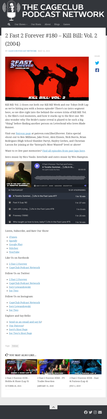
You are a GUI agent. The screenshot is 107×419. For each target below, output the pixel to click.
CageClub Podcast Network (22, 51)
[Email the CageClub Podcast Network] (100, 412)
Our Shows (20, 24)
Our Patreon (16, 325)
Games (66, 24)
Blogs (57, 24)
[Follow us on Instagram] (95, 412)
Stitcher (13, 248)
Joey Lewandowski (20, 287)
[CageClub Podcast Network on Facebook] (86, 412)
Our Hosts (36, 24)
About (48, 24)
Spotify (13, 240)
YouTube (14, 252)
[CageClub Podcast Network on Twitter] (90, 412)
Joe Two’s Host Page (20, 333)
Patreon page (23, 133)
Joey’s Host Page (18, 329)
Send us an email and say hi (25, 322)
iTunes (13, 237)
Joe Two (13, 290)
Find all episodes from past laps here (63, 150)
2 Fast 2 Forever (18, 264)
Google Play (15, 244)
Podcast (15, 346)
